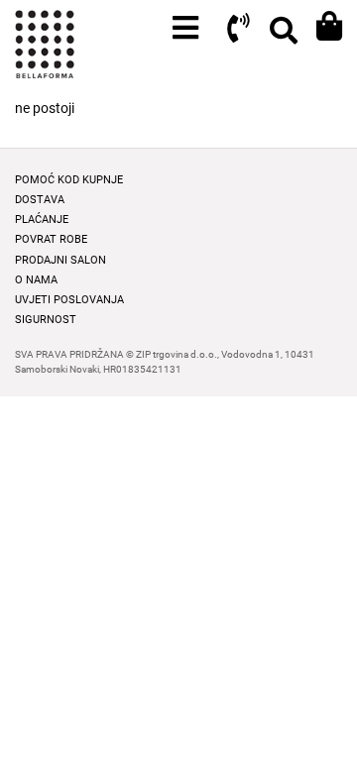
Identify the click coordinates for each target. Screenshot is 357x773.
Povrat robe (51, 239)
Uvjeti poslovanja (69, 299)
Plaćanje (41, 219)
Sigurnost (45, 319)
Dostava (39, 199)
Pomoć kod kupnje (69, 179)
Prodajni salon (60, 260)
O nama (36, 280)
